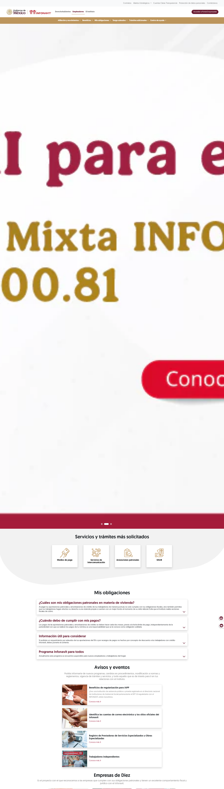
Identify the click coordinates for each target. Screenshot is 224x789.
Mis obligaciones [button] (102, 20)
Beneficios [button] (86, 20)
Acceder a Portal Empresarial (205, 12)
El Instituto (90, 12)
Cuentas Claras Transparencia (165, 3)
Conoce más (94, 702)
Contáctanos (212, 3)
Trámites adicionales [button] (138, 20)
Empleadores (78, 12)
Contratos (127, 3)
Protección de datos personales (192, 3)
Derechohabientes (63, 12)
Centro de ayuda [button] (157, 20)
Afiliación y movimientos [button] (68, 20)
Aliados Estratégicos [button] (141, 3)
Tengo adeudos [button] (119, 20)
